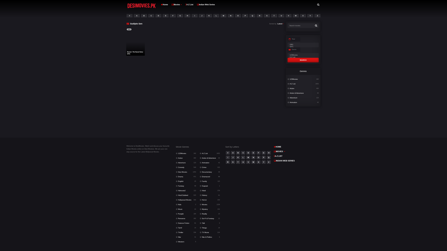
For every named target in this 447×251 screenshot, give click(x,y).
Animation (293, 102)
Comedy (181, 167)
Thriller (180, 232)
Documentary (207, 172)
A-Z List (189, 5)
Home (165, 5)
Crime (204, 167)
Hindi (204, 191)
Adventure (293, 98)
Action (292, 88)
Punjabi (181, 214)
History (204, 195)
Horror (204, 200)
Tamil (180, 228)
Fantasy (181, 186)
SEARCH (303, 60)
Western (181, 242)
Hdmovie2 (182, 191)
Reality (204, 214)
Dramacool (206, 177)
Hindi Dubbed (183, 195)
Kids (179, 204)
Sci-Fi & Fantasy (208, 218)
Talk (203, 223)
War (179, 237)
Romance (181, 218)
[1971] (303, 47)
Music (180, 209)
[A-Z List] (303, 57)
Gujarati (205, 186)
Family (204, 181)
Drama (180, 177)
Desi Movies (182, 172)
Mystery (205, 209)
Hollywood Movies (184, 200)
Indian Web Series (207, 5)
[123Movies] (303, 55)
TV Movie (205, 232)
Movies (177, 5)
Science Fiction (183, 223)
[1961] (303, 45)
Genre (294, 49)
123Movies (294, 79)
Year (293, 39)
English (180, 181)
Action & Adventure (297, 93)
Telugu (204, 228)
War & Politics (207, 237)
